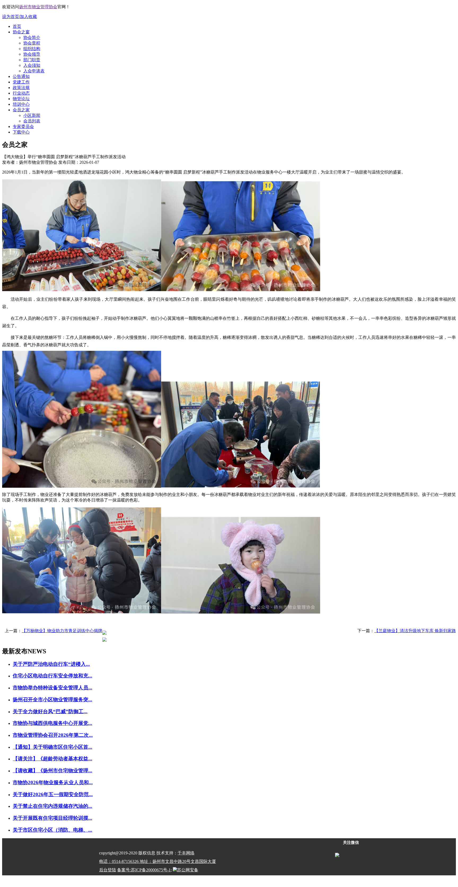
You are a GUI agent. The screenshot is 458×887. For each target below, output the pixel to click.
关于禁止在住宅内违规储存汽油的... (52, 806)
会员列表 (31, 121)
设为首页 (10, 16)
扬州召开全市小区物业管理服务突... (52, 699)
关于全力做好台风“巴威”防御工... (50, 711)
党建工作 (21, 82)
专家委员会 (23, 126)
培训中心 (21, 104)
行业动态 (21, 93)
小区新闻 (31, 115)
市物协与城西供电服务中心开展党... (52, 723)
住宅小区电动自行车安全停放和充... (52, 675)
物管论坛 (21, 98)
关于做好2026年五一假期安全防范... (53, 794)
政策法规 (21, 87)
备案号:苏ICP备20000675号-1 (144, 870)
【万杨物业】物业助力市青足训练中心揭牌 (62, 630)
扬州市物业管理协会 (38, 7)
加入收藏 (28, 16)
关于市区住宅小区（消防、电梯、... (52, 830)
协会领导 (31, 54)
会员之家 (21, 110)
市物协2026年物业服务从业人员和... (53, 782)
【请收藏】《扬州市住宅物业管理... (52, 770)
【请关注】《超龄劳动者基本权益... (52, 758)
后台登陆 (107, 870)
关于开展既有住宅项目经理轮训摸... (52, 818)
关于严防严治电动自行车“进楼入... (51, 664)
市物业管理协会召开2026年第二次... (53, 735)
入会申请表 (34, 71)
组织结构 (31, 48)
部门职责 (31, 59)
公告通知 (21, 76)
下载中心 (21, 132)
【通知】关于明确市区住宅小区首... (52, 747)
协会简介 (31, 37)
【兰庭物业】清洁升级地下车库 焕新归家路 (415, 630)
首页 (17, 26)
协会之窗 (21, 32)
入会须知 (31, 65)
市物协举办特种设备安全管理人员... (52, 687)
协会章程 (31, 43)
